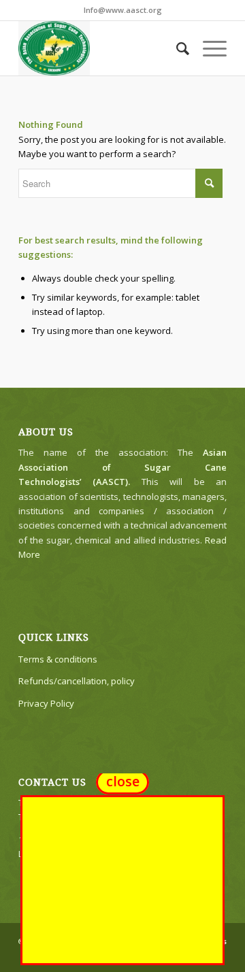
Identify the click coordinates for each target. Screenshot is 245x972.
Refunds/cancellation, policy (76, 681)
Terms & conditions (57, 659)
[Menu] (208, 48)
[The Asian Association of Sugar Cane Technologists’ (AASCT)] (101, 48)
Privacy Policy (46, 703)
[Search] (176, 48)
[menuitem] (176, 48)
